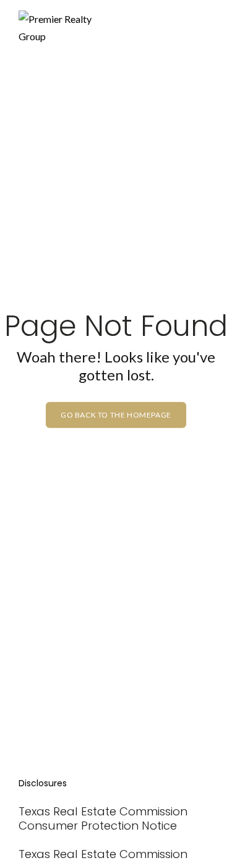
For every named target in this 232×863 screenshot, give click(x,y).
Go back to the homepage (116, 414)
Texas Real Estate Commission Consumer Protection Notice (103, 818)
